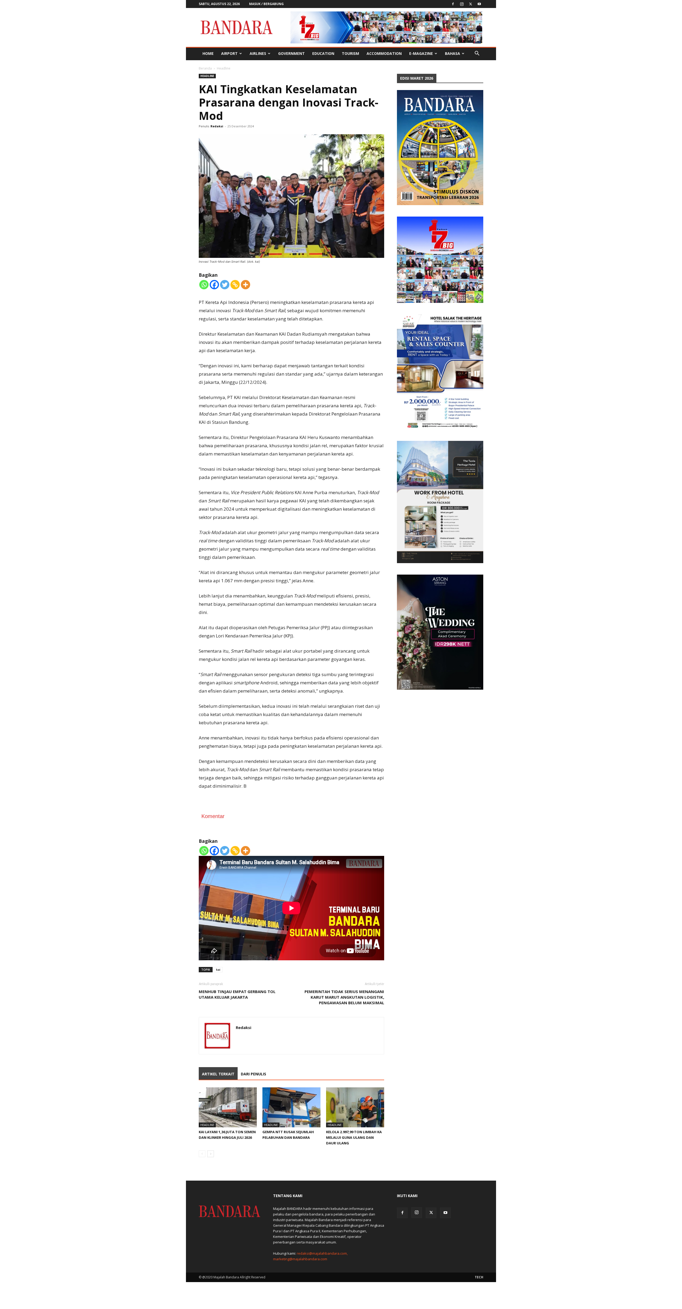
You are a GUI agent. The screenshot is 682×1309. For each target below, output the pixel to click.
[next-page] (210, 1154)
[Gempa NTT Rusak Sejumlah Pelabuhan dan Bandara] (291, 1107)
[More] (245, 284)
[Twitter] (470, 4)
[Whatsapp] (204, 284)
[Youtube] (479, 4)
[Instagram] (462, 4)
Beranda (205, 68)
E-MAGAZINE (421, 53)
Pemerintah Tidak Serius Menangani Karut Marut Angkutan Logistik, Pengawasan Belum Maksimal (344, 997)
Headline (207, 76)
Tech (479, 1277)
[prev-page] (202, 1154)
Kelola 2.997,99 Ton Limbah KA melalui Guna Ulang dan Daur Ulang (354, 1137)
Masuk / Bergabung (266, 4)
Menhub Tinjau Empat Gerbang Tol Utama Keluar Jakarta (237, 994)
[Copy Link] (235, 284)
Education (323, 53)
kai (218, 969)
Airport (229, 53)
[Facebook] (453, 4)
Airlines (258, 53)
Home (208, 53)
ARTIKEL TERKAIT (218, 1073)
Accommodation (384, 53)
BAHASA (452, 53)
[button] (476, 53)
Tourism (350, 53)
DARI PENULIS (253, 1073)
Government (291, 53)
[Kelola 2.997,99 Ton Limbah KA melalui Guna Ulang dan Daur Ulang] (355, 1107)
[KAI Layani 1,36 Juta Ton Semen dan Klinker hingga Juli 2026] (228, 1107)
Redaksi (216, 126)
